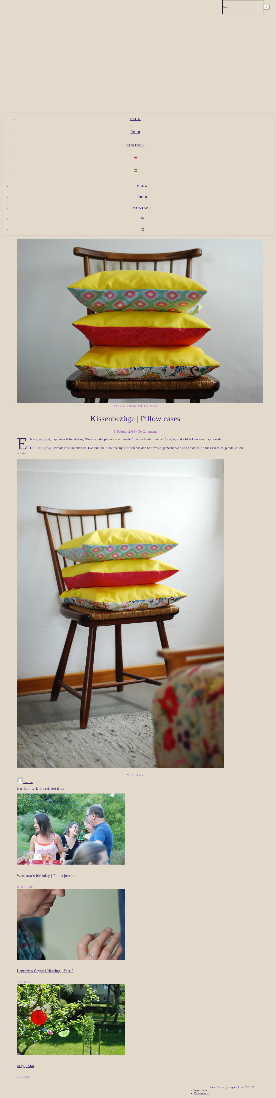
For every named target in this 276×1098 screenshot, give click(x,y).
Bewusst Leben (124, 405)
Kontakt (135, 145)
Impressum (200, 1090)
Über (135, 132)
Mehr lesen (135, 775)
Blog (135, 119)
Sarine (28, 782)
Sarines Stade (147, 405)
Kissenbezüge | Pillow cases (135, 418)
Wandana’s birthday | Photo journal (46, 875)
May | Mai (25, 1066)
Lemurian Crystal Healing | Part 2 (45, 971)
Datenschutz (201, 1093)
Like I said (43, 439)
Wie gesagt (45, 448)
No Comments (147, 431)
